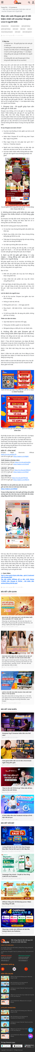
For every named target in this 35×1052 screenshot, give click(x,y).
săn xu (30, 29)
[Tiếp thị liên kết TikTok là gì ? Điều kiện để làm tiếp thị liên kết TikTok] (17, 776)
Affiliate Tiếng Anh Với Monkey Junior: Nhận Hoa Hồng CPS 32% (21, 977)
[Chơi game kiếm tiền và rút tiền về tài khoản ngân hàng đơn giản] (17, 749)
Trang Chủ (4, 7)
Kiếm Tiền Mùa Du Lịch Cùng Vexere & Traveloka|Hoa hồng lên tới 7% (19, 983)
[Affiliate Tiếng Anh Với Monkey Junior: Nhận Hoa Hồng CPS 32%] (17, 890)
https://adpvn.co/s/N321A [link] (21, 480)
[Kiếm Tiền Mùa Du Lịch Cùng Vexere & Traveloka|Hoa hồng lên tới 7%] (5, 984)
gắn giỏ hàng (26, 26)
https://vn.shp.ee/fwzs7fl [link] (8, 454)
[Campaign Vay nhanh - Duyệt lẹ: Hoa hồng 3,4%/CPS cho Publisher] (17, 863)
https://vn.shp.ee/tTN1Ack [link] (20, 478)
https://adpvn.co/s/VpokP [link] (21, 464)
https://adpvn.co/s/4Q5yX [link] (9, 489)
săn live (22, 29)
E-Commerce (13, 7)
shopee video (15, 26)
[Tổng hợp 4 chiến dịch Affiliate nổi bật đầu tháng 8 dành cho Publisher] (17, 917)
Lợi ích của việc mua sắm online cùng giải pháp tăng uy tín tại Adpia (17, 692)
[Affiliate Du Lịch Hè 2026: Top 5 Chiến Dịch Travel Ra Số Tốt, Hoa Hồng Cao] (5, 996)
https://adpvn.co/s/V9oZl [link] (20, 472)
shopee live (4, 26)
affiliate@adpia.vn (5, 960)
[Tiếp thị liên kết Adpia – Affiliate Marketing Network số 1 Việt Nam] (17, 2)
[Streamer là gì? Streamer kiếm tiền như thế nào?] (17, 722)
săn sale (15, 29)
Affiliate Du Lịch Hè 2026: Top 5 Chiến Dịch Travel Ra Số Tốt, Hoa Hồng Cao (22, 995)
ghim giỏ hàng (5, 29)
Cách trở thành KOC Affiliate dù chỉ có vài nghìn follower (21, 1001)
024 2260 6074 (8, 957)
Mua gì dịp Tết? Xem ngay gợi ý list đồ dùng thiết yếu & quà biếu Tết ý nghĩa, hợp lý (17, 618)
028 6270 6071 (7, 958)
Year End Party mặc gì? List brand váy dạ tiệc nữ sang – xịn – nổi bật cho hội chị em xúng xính (17, 656)
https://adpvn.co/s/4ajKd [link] (20, 456)
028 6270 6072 (24, 958)
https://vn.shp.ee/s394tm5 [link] (22, 470)
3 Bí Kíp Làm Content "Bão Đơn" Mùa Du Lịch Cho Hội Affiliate (21, 988)
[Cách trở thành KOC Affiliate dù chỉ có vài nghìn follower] (5, 1002)
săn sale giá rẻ (27, 32)
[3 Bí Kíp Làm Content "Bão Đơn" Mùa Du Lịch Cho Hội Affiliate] (5, 990)
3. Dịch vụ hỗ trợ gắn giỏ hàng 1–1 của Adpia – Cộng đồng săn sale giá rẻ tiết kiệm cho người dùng (18, 54)
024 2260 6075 (25, 957)
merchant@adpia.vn (23, 960)
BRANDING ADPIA (7, 964)
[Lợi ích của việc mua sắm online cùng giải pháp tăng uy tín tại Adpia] (17, 680)
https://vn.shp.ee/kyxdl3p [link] (23, 462)
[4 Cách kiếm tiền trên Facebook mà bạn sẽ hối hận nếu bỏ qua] (17, 804)
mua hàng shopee (6, 32)
